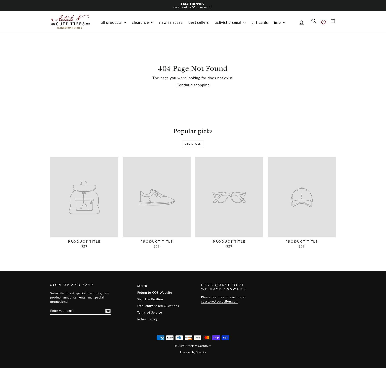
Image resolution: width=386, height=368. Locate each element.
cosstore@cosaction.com (219, 301)
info (278, 22)
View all (193, 143)
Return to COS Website (154, 292)
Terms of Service (149, 312)
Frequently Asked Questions (158, 306)
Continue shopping (193, 85)
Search (142, 285)
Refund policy (147, 319)
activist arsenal (228, 22)
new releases (171, 22)
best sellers (199, 22)
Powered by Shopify (193, 352)
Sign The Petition (150, 299)
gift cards (260, 22)
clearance (141, 22)
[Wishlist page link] (323, 22)
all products (112, 22)
